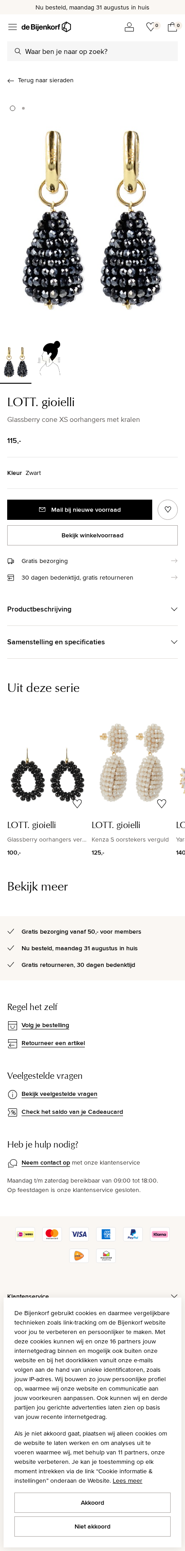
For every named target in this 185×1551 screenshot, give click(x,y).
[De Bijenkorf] (46, 27)
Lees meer (127, 1480)
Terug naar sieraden (46, 80)
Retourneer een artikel (53, 1042)
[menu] (13, 27)
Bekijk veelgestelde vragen (59, 1093)
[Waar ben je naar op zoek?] (18, 51)
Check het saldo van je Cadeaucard (72, 1111)
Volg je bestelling (45, 1024)
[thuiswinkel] (106, 1260)
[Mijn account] (129, 27)
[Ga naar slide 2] (23, 108)
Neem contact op (46, 1162)
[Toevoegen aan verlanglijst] (168, 510)
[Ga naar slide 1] (12, 108)
